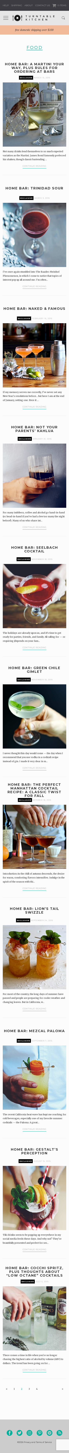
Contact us (42, 5)
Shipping (16, 5)
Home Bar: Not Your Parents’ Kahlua (34, 429)
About (28, 5)
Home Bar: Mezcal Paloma (34, 1031)
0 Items (61, 5)
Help (6, 5)
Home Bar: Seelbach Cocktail (34, 549)
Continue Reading (34, 166)
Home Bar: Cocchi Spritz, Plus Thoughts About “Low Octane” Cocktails (34, 1271)
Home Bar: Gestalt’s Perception (34, 1151)
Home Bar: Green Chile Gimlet (34, 670)
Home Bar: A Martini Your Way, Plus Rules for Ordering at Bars (34, 67)
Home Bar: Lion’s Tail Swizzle (34, 910)
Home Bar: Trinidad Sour (34, 188)
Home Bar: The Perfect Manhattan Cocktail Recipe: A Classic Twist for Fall (34, 790)
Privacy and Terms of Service (38, 1442)
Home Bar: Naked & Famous (34, 309)
